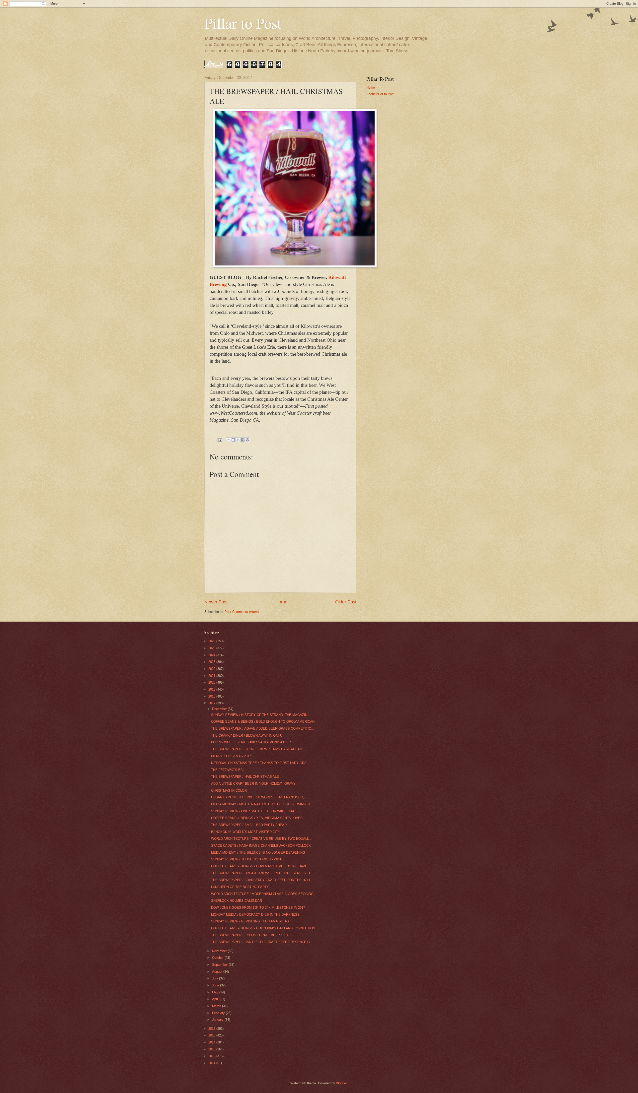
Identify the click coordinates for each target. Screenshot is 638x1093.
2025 (212, 648)
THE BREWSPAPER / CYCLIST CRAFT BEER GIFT (249, 935)
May (215, 992)
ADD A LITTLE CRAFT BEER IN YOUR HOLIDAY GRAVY (253, 783)
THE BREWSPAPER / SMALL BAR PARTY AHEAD (249, 825)
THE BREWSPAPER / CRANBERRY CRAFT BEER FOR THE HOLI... (262, 880)
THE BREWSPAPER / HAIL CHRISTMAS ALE (245, 776)
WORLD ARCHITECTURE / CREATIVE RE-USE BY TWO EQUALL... (261, 838)
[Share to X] (238, 439)
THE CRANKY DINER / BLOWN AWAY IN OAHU (246, 735)
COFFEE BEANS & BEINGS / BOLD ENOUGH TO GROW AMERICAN (263, 721)
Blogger (341, 1083)
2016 (212, 1028)
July (215, 978)
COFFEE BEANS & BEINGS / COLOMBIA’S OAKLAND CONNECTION (263, 928)
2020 (212, 682)
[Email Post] (219, 440)
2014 (212, 1042)
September (220, 964)
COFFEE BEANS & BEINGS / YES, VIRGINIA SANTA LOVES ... (259, 818)
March (217, 1006)
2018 (212, 696)
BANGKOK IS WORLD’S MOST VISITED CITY (245, 832)
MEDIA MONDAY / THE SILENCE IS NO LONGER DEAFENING (258, 852)
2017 (212, 703)
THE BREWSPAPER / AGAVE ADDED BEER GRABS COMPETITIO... (262, 728)
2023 (212, 662)
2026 (212, 641)
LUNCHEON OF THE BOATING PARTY (240, 887)
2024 (212, 655)
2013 (212, 1049)
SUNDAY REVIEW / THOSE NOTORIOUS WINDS (248, 859)
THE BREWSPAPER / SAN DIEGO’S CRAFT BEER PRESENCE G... (262, 942)
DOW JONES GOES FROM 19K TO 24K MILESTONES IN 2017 (258, 907)
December (220, 709)
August (217, 971)
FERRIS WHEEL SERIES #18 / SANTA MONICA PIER (251, 742)
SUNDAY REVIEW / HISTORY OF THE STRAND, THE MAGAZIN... (260, 715)
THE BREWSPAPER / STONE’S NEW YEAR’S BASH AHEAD (256, 749)
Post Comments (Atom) (242, 612)
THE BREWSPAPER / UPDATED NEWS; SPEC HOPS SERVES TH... (262, 873)
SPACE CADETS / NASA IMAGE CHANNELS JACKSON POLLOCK (261, 845)
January (218, 1020)
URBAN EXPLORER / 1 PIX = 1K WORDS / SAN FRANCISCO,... (259, 797)
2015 (212, 1035)
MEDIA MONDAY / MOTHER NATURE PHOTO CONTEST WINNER (260, 804)
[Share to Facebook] (242, 439)
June (216, 985)
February (219, 1013)
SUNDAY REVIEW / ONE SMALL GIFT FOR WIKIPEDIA (252, 811)
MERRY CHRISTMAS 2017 (231, 756)
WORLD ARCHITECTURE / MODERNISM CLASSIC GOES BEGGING (262, 894)
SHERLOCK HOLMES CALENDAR (236, 900)
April (216, 999)
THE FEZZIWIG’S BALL (228, 770)
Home (281, 601)
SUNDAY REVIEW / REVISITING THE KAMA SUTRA (250, 921)
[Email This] (228, 439)
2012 (212, 1056)
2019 (212, 689)
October (218, 958)
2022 (212, 669)
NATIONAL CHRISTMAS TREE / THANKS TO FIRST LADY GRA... (260, 763)
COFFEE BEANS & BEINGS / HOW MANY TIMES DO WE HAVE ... (261, 866)
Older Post (345, 601)
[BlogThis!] (233, 439)
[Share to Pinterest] (247, 439)
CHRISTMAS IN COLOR (229, 790)
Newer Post (216, 601)
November (220, 951)
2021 (212, 676)
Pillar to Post (242, 23)
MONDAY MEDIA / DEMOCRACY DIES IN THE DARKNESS (255, 914)
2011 (212, 1063)
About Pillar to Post (380, 94)
